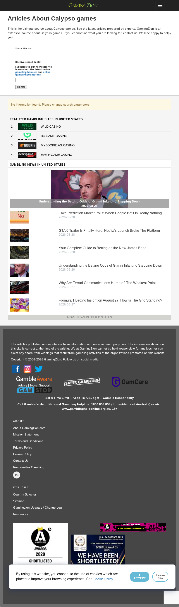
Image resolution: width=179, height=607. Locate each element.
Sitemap (18, 501)
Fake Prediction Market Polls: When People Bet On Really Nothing (110, 213)
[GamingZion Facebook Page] (16, 368)
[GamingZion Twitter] (39, 368)
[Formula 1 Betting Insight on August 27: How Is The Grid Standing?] (19, 305)
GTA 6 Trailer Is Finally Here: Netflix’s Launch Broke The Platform (109, 230)
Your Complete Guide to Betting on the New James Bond (102, 248)
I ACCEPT (139, 576)
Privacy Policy (22, 447)
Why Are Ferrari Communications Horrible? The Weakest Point (107, 283)
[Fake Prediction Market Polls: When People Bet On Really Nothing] (19, 217)
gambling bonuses (26, 72)
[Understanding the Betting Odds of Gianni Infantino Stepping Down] (19, 270)
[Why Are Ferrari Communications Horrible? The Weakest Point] (19, 287)
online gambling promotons (32, 73)
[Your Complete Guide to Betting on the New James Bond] (19, 252)
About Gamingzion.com (29, 428)
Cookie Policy (22, 454)
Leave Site (160, 576)
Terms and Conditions (28, 441)
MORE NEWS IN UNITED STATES (89, 317)
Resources (20, 514)
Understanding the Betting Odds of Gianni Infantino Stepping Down (110, 265)
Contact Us (20, 460)
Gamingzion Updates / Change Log (37, 507)
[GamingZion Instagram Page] (27, 368)
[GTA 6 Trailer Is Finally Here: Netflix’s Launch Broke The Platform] (19, 235)
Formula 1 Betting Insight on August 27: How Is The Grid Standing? (110, 300)
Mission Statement (26, 434)
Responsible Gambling (28, 467)
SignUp (21, 86)
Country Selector (24, 494)
